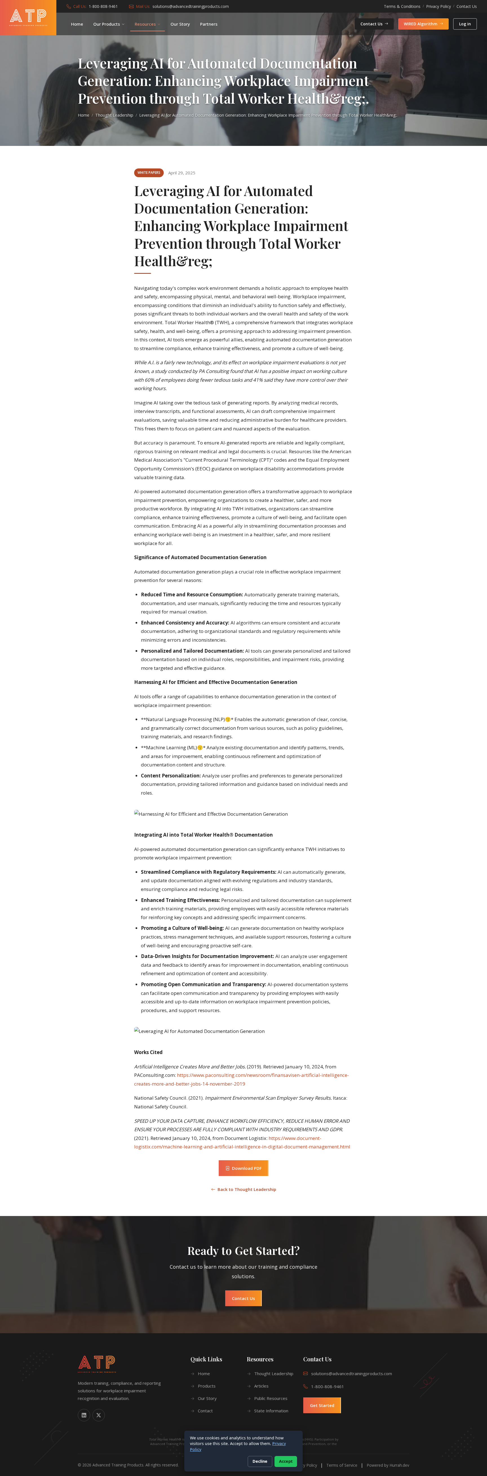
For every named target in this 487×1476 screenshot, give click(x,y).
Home (77, 24)
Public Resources (270, 1398)
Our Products (106, 24)
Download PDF (247, 1168)
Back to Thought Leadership (247, 1189)
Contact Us (467, 6)
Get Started (322, 1405)
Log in (465, 23)
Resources (145, 24)
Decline (260, 1461)
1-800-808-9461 (103, 6)
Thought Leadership (114, 115)
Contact (205, 1410)
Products (207, 1386)
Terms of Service (341, 1465)
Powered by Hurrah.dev (388, 1465)
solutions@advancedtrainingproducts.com (190, 6)
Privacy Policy (438, 6)
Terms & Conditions (402, 6)
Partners (209, 24)
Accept (286, 1461)
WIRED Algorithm (420, 23)
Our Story (180, 24)
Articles (261, 1386)
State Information (271, 1410)
